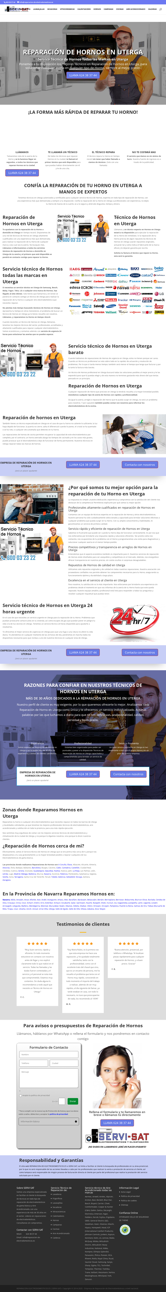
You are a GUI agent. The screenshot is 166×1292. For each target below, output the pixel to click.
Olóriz (89, 906)
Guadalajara (38, 871)
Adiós (13, 899)
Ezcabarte (65, 903)
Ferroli (95, 1217)
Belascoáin (92, 899)
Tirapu (10, 909)
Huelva (57, 871)
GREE (87, 1220)
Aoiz (39, 899)
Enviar (73, 1101)
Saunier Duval (91, 1262)
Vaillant (94, 1272)
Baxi (94, 1200)
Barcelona (36, 867)
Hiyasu (88, 1227)
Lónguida (16, 906)
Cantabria (66, 867)
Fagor (105, 1214)
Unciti (28, 909)
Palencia (64, 874)
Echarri (30, 903)
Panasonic (89, 1255)
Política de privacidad (130, 1196)
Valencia (61, 877)
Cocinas (119, 9)
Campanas (108, 9)
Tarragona (18, 877)
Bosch (87, 1203)
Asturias (6, 867)
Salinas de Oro (140, 906)
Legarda (146, 903)
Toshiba (106, 1269)
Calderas (152, 9)
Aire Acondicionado (135, 9)
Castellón (75, 867)
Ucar (16, 909)
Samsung (102, 1262)
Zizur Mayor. (100, 909)
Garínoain (81, 903)
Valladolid (70, 877)
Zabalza (90, 909)
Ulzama (22, 909)
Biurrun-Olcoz (141, 899)
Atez (66, 899)
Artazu (60, 899)
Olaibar (83, 906)
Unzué (35, 909)
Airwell (95, 1196)
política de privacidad (59, 1114)
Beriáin (101, 899)
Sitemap (124, 1205)
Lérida (5, 874)
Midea (95, 1241)
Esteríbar (49, 903)
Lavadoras (11, 9)
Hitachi (111, 1224)
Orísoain (97, 906)
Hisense (103, 1224)
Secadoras (52, 9)
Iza (115, 903)
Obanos (68, 906)
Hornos (97, 9)
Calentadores (84, 9)
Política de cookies (129, 1200)
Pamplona (114, 906)
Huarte (89, 903)
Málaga (24, 874)
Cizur (24, 903)
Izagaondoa (122, 903)
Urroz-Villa (43, 909)
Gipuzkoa (49, 871)
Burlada (151, 899)
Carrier (101, 1203)
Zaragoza (7, 880)
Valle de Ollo (74, 909)
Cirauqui (11, 903)
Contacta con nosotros (140, 465)
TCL (98, 1265)
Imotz (103, 903)
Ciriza (18, 903)
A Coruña (62, 864)
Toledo (54, 877)
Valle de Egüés (62, 909)
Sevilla (5, 877)
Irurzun (110, 903)
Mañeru (24, 906)
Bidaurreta (129, 899)
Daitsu (100, 1210)
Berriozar (120, 899)
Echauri (57, 903)
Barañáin (73, 899)
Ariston (88, 1200)
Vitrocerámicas (67, 9)
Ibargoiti (96, 903)
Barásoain (82, 899)
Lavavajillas (38, 9)
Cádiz (58, 867)
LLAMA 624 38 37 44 (83, 75)
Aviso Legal (126, 1192)
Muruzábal (53, 906)
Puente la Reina (126, 906)
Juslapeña (132, 903)
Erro (42, 903)
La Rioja (76, 871)
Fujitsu (102, 1217)
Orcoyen (105, 906)
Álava (69, 864)
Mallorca (32, 874)
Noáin (62, 906)
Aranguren (52, 899)
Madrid (17, 874)
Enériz (37, 903)
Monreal (44, 906)
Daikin (93, 1210)
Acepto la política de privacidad (36, 1095)
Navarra (47, 874)
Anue (26, 899)
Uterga (52, 909)
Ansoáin (19, 899)
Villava (83, 909)
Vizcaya (79, 877)
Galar (73, 903)
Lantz (140, 903)
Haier (96, 1224)
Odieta (76, 906)
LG (100, 1238)
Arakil (44, 899)
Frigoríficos (24, 9)
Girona (21, 871)
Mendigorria (34, 906)
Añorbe (33, 899)
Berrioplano (110, 899)
